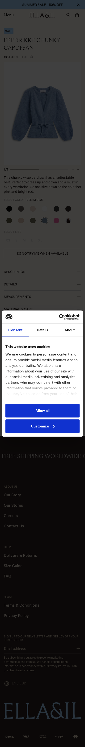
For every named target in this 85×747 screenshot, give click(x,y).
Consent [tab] (15, 330)
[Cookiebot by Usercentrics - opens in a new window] (60, 317)
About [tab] (69, 330)
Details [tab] (42, 330)
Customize (40, 426)
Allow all (42, 411)
